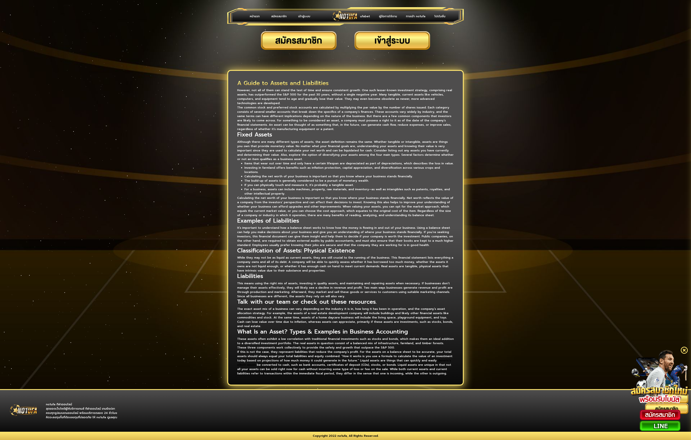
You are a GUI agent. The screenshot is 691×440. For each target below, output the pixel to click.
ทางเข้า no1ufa (421, 16)
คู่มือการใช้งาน (397, 16)
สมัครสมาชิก (269, 16)
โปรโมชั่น (441, 16)
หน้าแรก (252, 16)
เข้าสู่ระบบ (289, 16)
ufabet (378, 16)
